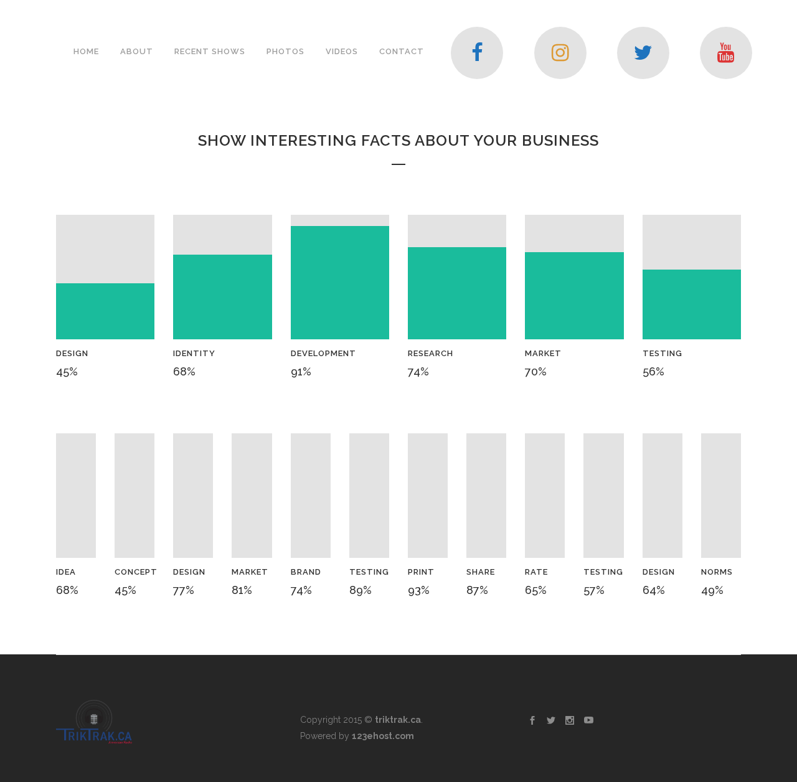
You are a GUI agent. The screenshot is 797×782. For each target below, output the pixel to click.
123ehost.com (383, 736)
